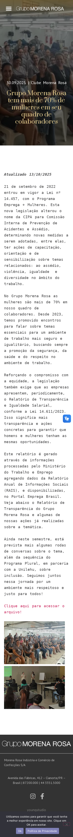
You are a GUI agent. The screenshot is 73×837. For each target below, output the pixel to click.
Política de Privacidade (42, 831)
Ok (20, 831)
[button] (8, 8)
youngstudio (36, 810)
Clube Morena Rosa (49, 82)
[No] (66, 824)
